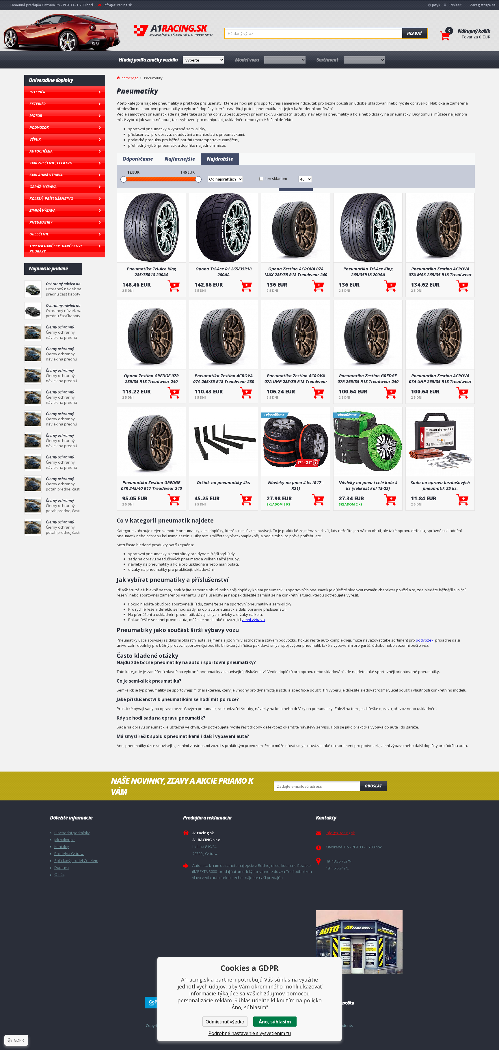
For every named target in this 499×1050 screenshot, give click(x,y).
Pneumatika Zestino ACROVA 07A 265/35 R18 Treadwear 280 (223, 378)
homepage (130, 77)
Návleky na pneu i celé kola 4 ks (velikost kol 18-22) (367, 485)
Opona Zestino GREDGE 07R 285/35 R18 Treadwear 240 (151, 378)
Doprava (61, 867)
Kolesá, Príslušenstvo (51, 198)
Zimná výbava (42, 210)
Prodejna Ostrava (69, 853)
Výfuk (35, 139)
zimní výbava (253, 619)
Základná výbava (46, 174)
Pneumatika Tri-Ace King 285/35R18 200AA (151, 271)
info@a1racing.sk (118, 5)
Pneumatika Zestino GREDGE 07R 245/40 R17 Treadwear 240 (151, 485)
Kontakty (61, 846)
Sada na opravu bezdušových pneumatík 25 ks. (440, 485)
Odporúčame (137, 158)
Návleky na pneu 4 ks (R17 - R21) (296, 485)
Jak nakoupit (64, 839)
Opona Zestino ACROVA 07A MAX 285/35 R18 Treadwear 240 (296, 271)
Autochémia (41, 151)
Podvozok (39, 127)
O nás (59, 874)
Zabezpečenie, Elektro (50, 163)
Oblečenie (39, 234)
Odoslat (373, 786)
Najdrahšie (220, 158)
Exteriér (37, 103)
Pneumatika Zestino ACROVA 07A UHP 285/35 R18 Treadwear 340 (296, 378)
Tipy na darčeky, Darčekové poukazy (56, 248)
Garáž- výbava (43, 186)
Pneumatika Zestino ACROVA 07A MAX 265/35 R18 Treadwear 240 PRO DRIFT (440, 271)
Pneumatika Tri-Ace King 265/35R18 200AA (368, 271)
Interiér (37, 91)
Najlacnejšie (180, 158)
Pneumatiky (40, 222)
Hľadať (414, 33)
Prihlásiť (454, 5)
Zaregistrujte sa (483, 5)
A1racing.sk (173, 31)
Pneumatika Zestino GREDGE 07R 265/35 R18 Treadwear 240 (368, 378)
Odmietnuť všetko (225, 1022)
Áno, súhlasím (275, 1022)
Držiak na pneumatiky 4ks (223, 482)
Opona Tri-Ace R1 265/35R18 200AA (223, 271)
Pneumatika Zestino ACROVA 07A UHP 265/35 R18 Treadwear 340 (440, 378)
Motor (35, 115)
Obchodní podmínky (72, 832)
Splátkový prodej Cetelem (76, 860)
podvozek (424, 640)
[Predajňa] (381, 942)
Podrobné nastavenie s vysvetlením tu (249, 1033)
